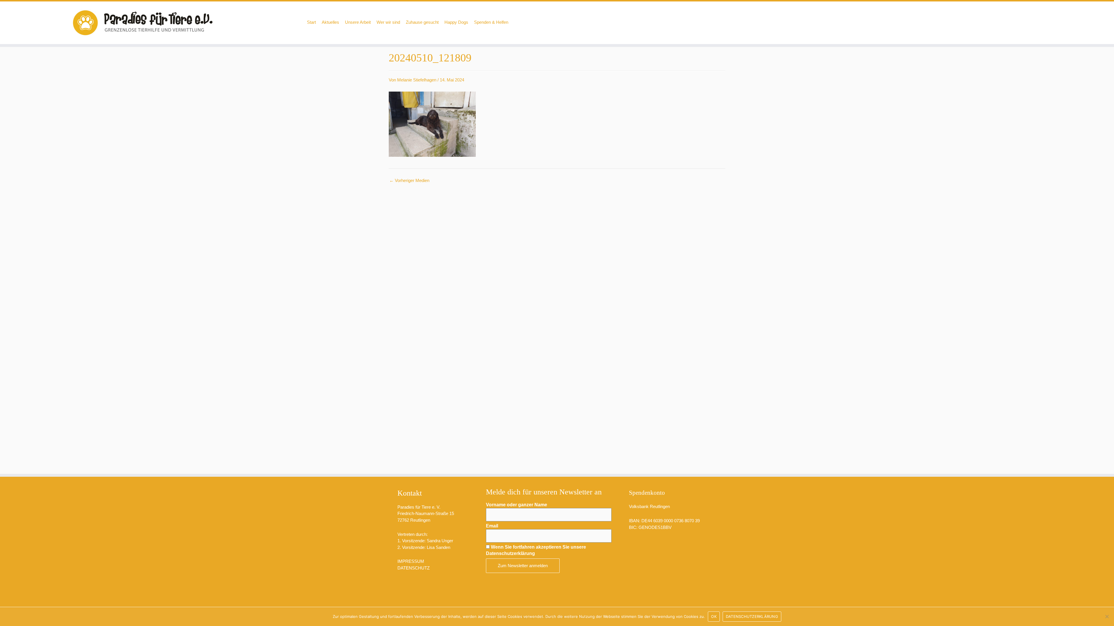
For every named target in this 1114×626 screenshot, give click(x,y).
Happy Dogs (456, 22)
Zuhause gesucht (422, 22)
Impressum (410, 561)
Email (492, 525)
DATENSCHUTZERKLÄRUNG (752, 616)
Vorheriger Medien (409, 180)
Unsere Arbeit (358, 22)
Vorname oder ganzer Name (516, 504)
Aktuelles (330, 22)
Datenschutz (413, 567)
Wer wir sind (388, 22)
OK (714, 616)
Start (311, 22)
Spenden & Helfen (491, 22)
